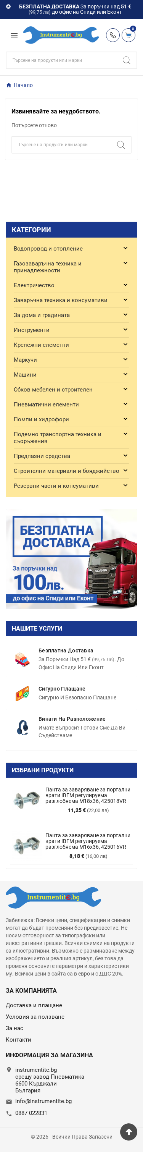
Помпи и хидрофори (41, 419)
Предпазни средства (42, 456)
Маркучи (25, 359)
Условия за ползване (35, 1016)
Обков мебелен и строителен (53, 389)
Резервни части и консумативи (56, 485)
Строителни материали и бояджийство (66, 471)
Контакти (18, 1039)
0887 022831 (31, 1113)
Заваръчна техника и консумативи (61, 300)
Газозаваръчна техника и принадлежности (48, 267)
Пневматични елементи (46, 404)
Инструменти (32, 330)
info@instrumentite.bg (43, 1101)
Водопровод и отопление (48, 248)
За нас (14, 1028)
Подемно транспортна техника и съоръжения (57, 438)
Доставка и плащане (34, 1005)
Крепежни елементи (41, 344)
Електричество (34, 285)
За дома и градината (42, 315)
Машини (25, 374)
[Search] (126, 60)
